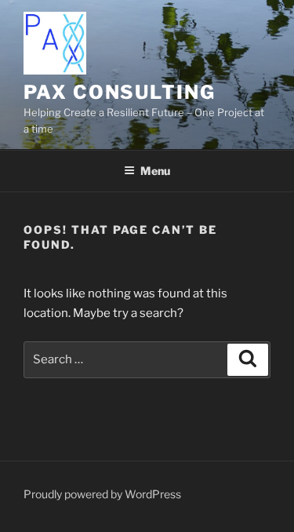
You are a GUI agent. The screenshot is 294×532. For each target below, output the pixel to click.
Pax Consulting (120, 92)
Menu (155, 170)
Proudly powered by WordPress (102, 494)
